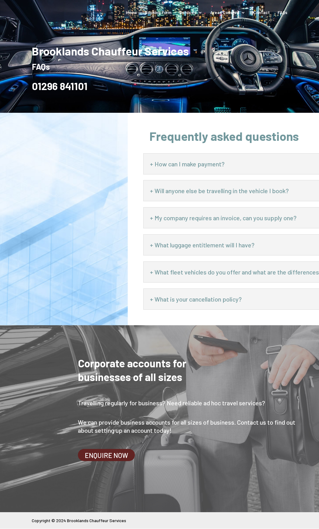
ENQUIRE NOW (106, 455)
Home (131, 12)
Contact (261, 12)
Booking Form (158, 12)
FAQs (282, 12)
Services (187, 12)
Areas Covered (224, 12)
